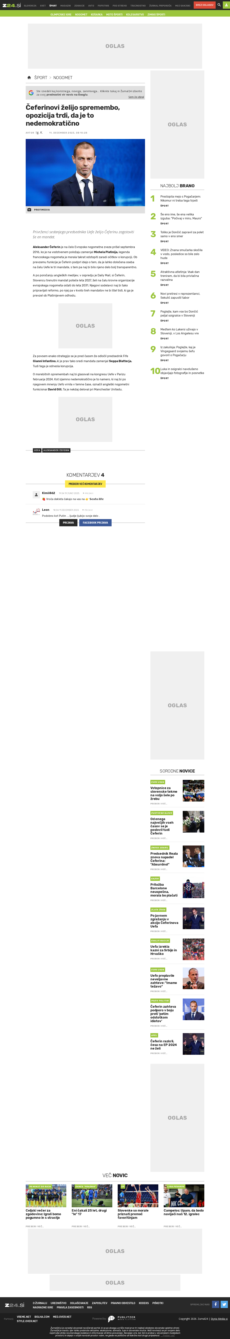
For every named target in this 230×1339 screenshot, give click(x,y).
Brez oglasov (204, 5)
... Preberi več (168, 1335)
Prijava (68, 522)
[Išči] (219, 5)
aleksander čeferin (56, 450)
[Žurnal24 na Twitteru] (224, 1304)
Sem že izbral (136, 97)
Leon (45, 510)
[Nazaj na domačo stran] (29, 77)
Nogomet (62, 77)
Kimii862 (48, 493)
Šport (40, 77)
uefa (37, 450)
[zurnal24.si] (12, 5)
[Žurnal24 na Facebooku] (215, 1304)
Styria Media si (219, 1318)
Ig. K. (39, 132)
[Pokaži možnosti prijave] (226, 5)
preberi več (85, 484)
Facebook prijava (95, 522)
